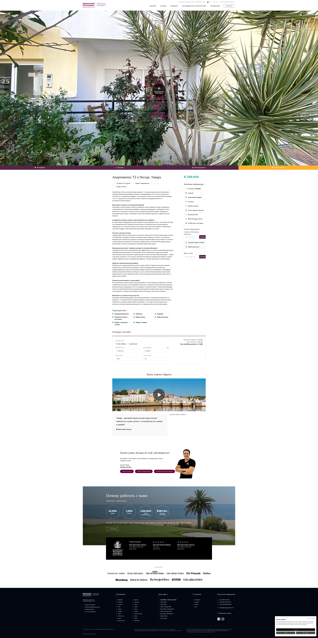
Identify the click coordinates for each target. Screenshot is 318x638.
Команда (197, 602)
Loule (135, 609)
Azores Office (163, 618)
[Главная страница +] (94, 5)
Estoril (136, 604)
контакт (229, 6)
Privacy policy (311, 618)
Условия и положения (90, 604)
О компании (215, 6)
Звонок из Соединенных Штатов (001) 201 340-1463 (192, 2)
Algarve (136, 599)
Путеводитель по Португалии (194, 6)
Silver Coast (121, 616)
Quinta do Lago (138, 613)
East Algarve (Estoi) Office (166, 613)
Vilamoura (137, 620)
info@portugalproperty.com (227, 607)
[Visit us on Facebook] (219, 619)
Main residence (122, 344)
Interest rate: (119, 355)
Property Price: (119, 347)
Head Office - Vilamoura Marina (168, 599)
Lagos (135, 606)
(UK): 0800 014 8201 (224, 599)
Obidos (136, 611)
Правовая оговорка (89, 609)
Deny (285, 632)
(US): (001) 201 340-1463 (225, 602)
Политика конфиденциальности (92, 607)
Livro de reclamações (90, 611)
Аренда (163, 6)
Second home (133, 344)
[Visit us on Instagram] (223, 619)
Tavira (135, 618)
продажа (174, 6)
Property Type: (119, 340)
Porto (119, 613)
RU (210, 1)
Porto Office (163, 604)
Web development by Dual (89, 634)
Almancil (120, 602)
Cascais (120, 604)
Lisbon (119, 609)
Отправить (203, 237)
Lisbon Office (163, 602)
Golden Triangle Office (165, 606)
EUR (215, 2)
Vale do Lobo (121, 620)
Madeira (120, 611)
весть (196, 606)
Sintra (119, 618)
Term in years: (147, 355)
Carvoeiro (136, 602)
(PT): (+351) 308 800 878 (225, 604)
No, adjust (305, 632)
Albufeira (120, 599)
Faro (119, 606)
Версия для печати (193, 247)
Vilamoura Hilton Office (166, 611)
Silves (135, 616)
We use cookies (281, 619)
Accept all (296, 629)
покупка (153, 6)
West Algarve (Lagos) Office (167, 609)
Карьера (197, 604)
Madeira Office (163, 616)
